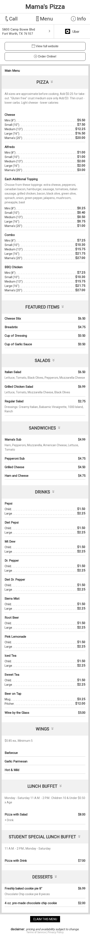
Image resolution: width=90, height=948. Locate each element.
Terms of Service (36, 932)
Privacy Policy (56, 932)
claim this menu (45, 919)
